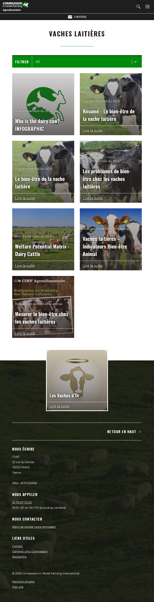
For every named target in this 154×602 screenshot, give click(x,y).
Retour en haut (121, 431)
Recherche (19, 556)
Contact (17, 546)
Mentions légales (23, 581)
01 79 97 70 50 (22, 502)
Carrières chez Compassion (30, 551)
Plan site (17, 587)
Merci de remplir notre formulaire (34, 527)
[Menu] (146, 7)
